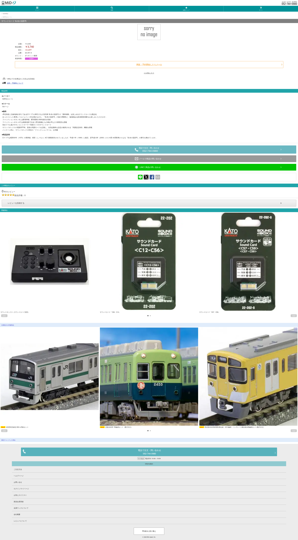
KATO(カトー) (7, 17)
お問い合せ (18, 482)
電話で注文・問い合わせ (149, 149)
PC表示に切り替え (149, 531)
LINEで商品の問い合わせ (150, 167)
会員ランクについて (21, 508)
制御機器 (5, 13)
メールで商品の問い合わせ (150, 158)
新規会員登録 (19, 501)
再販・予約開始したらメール (149, 64)
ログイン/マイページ (21, 488)
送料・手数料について (15, 83)
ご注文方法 (18, 469)
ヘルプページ (19, 476)
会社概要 (17, 514)
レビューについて (20, 521)
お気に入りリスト (20, 495)
